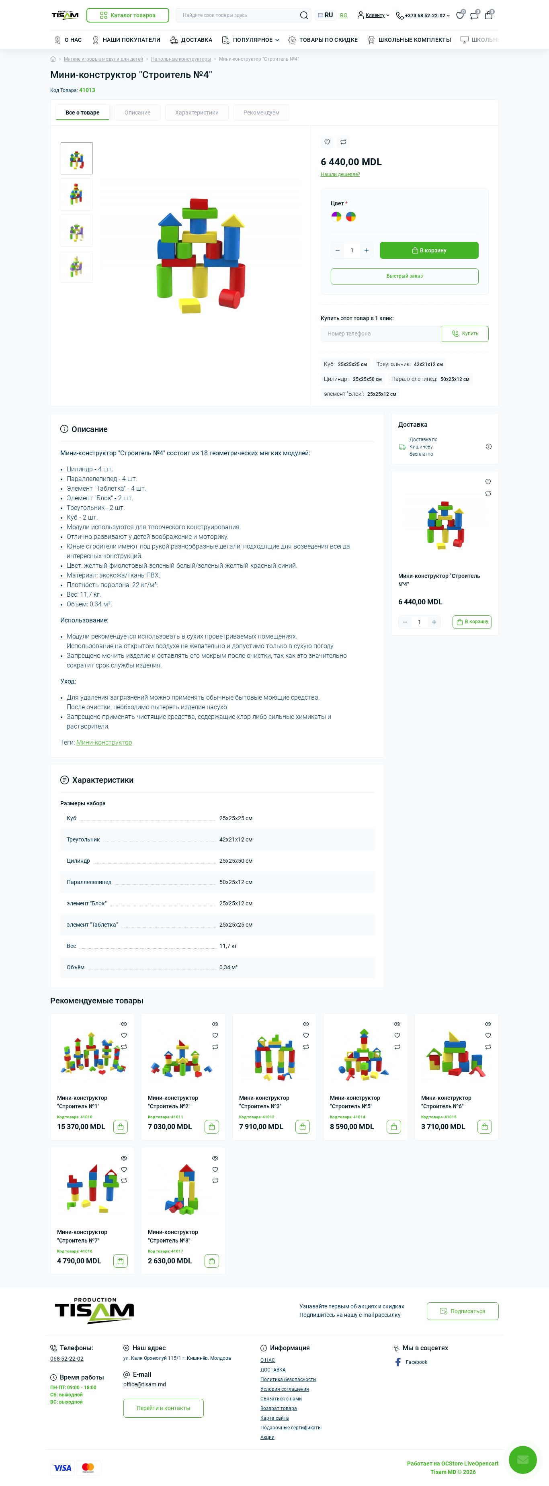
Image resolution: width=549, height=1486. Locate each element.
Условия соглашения (284, 1389)
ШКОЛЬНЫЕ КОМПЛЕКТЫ (415, 40)
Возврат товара (278, 1408)
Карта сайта (274, 1418)
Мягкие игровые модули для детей (103, 59)
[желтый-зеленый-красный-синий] (350, 216)
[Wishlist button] (327, 142)
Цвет (339, 203)
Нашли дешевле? (340, 174)
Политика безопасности (288, 1379)
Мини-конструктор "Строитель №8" (173, 1236)
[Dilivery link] (488, 446)
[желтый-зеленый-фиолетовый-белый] (336, 216)
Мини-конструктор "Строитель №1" (82, 1102)
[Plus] (366, 250)
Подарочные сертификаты (291, 1428)
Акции (267, 1437)
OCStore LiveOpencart (470, 1463)
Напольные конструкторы (181, 59)
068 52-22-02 (67, 1358)
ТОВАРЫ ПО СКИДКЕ (328, 40)
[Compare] (124, 1046)
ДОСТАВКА (196, 40)
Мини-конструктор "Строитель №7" (82, 1236)
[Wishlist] (124, 1035)
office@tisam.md (144, 1384)
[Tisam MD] (160, 1311)
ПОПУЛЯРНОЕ (253, 40)
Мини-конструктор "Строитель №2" (173, 1102)
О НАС (73, 40)
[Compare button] (343, 141)
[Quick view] (124, 1024)
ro (344, 15)
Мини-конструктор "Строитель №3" (264, 1102)
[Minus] (337, 250)
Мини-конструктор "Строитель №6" (446, 1102)
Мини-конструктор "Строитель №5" (355, 1102)
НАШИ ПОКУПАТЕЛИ (131, 40)
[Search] (304, 15)
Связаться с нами (281, 1399)
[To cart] (120, 1127)
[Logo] (65, 15)
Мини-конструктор (104, 742)
